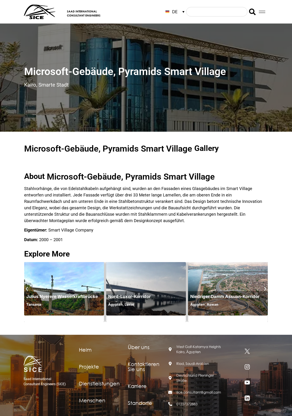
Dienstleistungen (99, 383)
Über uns (138, 347)
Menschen (92, 400)
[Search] (252, 11)
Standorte (140, 403)
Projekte (89, 366)
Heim (85, 349)
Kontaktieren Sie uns (143, 366)
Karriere (137, 386)
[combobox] (216, 11)
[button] (26, 289)
